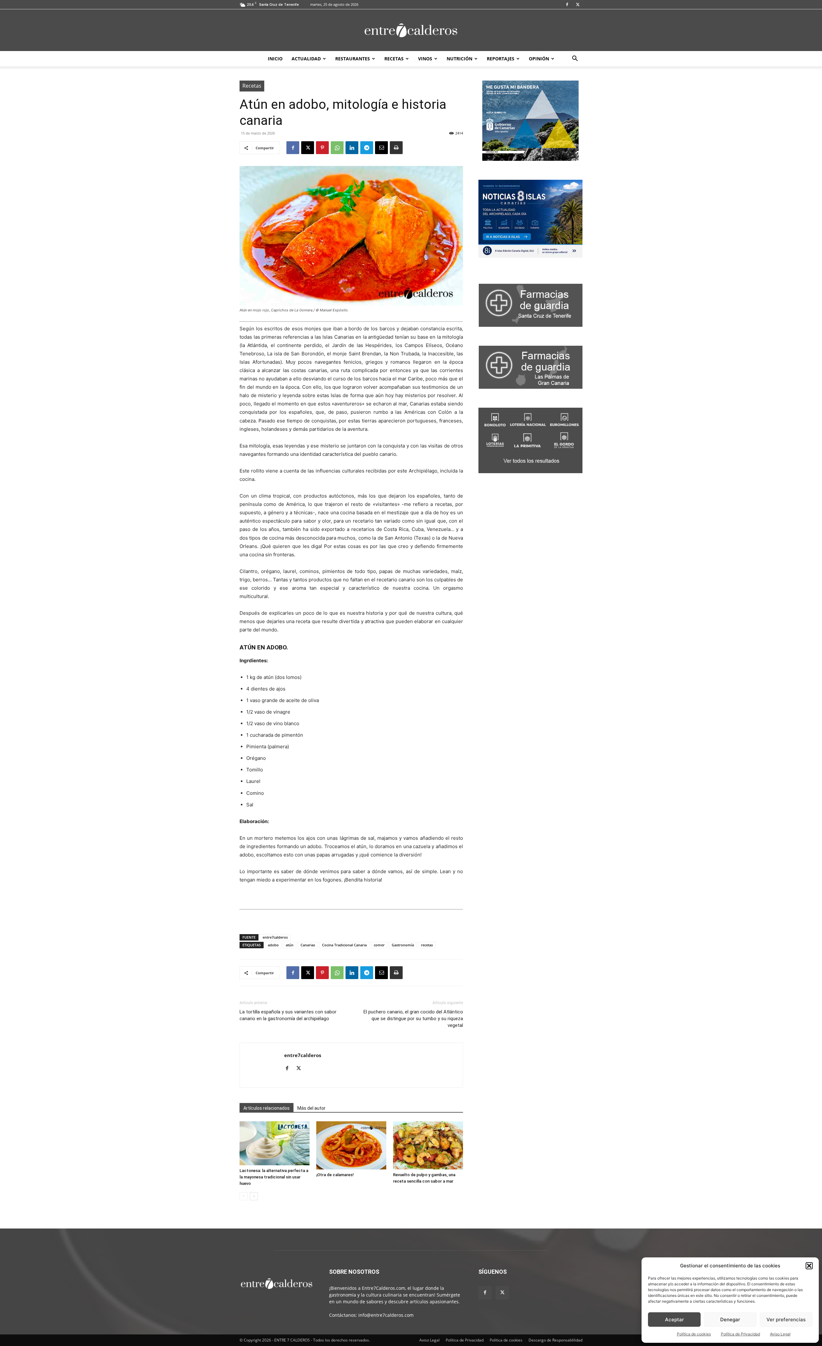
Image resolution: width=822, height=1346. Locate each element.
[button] (809, 1266)
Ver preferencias (786, 1319)
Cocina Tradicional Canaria (344, 944)
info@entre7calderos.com (386, 1315)
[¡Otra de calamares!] (351, 1145)
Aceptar (674, 1319)
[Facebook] (567, 4)
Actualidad (306, 59)
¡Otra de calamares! (335, 1174)
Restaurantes (352, 59)
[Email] (381, 147)
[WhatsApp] (337, 147)
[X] (577, 4)
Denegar (730, 1319)
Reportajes (500, 59)
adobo (273, 944)
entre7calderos (275, 937)
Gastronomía (403, 944)
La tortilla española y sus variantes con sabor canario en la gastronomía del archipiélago (288, 1015)
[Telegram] (366, 147)
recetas (427, 944)
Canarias (308, 944)
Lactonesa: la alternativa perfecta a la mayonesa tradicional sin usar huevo (274, 1177)
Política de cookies (694, 1334)
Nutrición (459, 59)
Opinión (539, 59)
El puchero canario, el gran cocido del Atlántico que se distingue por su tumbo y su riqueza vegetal (413, 1018)
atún (289, 944)
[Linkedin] (351, 147)
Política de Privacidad (740, 1334)
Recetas (394, 59)
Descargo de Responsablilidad (555, 1340)
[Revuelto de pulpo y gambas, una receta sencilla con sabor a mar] (428, 1145)
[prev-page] (244, 1196)
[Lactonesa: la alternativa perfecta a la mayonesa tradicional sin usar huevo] (275, 1143)
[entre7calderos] (411, 30)
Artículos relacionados (266, 1108)
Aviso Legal (780, 1334)
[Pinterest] (322, 147)
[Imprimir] (396, 147)
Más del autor (311, 1108)
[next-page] (254, 1196)
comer (379, 944)
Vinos (425, 59)
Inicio (275, 59)
